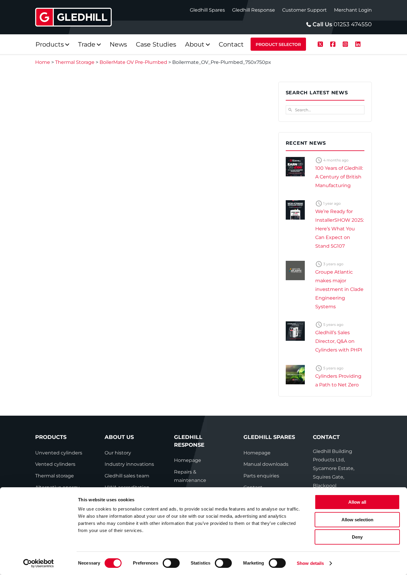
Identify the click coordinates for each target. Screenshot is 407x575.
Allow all (357, 502)
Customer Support (304, 10)
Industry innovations (129, 464)
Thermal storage (54, 476)
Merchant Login (353, 10)
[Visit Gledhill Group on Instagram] (346, 43)
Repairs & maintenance (190, 476)
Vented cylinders (55, 464)
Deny (357, 536)
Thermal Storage (74, 62)
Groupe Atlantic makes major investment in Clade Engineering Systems (339, 289)
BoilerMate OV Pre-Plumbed (133, 62)
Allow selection (357, 519)
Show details (310, 563)
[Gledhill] (73, 17)
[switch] (171, 563)
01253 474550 (353, 24)
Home (42, 62)
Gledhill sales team (127, 476)
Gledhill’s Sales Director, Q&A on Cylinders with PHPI (338, 341)
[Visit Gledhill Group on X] (321, 43)
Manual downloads (265, 464)
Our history (118, 453)
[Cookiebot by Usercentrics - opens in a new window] (39, 563)
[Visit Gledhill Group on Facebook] (333, 43)
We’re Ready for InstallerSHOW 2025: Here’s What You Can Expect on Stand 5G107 (339, 229)
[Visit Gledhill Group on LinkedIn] (357, 43)
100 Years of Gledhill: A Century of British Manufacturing (339, 176)
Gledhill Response (253, 10)
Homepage (187, 460)
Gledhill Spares (207, 10)
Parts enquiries (261, 476)
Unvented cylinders (58, 453)
